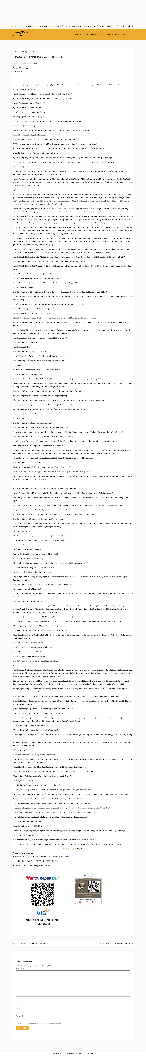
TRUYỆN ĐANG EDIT (81, 34)
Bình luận (20, 969)
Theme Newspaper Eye (73, 1053)
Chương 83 (79, 849)
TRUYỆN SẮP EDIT (112, 34)
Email (18, 1008)
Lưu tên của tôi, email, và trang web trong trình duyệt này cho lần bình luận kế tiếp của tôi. (41, 1023)
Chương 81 (67, 849)
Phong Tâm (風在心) (33, 63)
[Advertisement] (50, 12)
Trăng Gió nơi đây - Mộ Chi (24, 52)
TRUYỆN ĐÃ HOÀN (96, 34)
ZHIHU (124, 34)
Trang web (19, 1016)
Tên (18, 1000)
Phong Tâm (19, 32)
